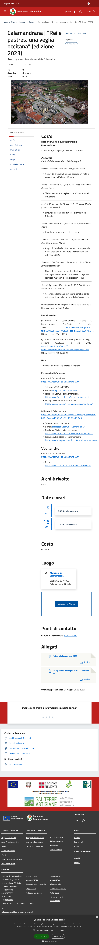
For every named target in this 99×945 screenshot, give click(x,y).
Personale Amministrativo (12, 859)
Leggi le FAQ (31, 888)
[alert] (49, 930)
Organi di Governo (8, 837)
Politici (4, 855)
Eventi (31, 22)
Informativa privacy (58, 888)
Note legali (54, 892)
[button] (49, 941)
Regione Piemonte (11, 3)
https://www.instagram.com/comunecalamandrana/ (69, 404)
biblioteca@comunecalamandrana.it (68, 426)
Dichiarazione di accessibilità (56, 899)
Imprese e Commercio (34, 841)
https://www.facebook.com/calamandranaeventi (67, 397)
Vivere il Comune (18, 22)
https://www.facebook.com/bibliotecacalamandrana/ (69, 433)
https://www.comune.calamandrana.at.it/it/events (68, 465)
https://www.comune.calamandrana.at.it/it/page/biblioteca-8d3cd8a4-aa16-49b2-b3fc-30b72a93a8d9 (68, 416)
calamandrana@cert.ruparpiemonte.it (17, 911)
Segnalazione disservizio (36, 884)
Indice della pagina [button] (17, 132)
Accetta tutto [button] (41, 936)
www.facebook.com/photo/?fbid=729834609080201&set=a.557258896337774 (65, 348)
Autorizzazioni (56, 849)
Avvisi (76, 846)
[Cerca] (93, 11)
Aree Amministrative (10, 841)
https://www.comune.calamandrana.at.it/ (60, 381)
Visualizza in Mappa (66, 603)
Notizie (77, 837)
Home (5, 22)
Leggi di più (78, 926)
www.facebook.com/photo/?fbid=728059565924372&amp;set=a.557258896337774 (67, 329)
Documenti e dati (8, 863)
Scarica (87, 662)
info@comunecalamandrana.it (66, 390)
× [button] (97, 917)
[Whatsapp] (79, 11)
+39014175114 (70, 635)
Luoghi (77, 858)
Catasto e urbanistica (34, 846)
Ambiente (54, 845)
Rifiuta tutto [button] (58, 936)
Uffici (3, 846)
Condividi (69, 33)
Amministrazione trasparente (57, 878)
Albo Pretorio (55, 884)
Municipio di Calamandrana (57, 574)
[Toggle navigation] (4, 11)
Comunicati (79, 841)
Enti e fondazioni (8, 850)
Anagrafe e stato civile (35, 837)
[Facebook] (73, 11)
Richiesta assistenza (34, 892)
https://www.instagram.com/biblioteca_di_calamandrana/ (71, 440)
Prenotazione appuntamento (32, 878)
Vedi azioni (82, 33)
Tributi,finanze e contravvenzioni (56, 839)
